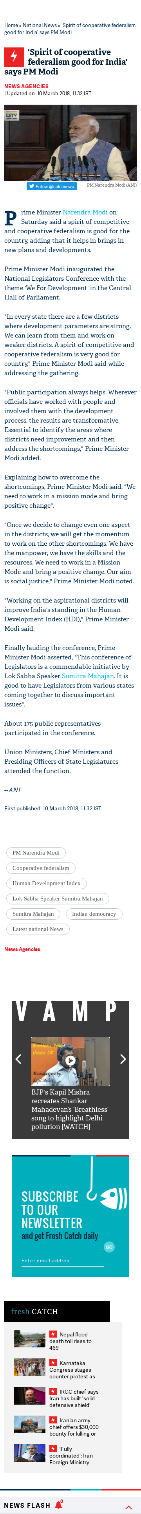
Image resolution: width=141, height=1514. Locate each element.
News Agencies (26, 86)
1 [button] (47, 1145)
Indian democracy (94, 914)
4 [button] (82, 1145)
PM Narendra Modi (36, 853)
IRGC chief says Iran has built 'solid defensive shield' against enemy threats (74, 1405)
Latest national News (38, 929)
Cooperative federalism (41, 868)
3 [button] (70, 1145)
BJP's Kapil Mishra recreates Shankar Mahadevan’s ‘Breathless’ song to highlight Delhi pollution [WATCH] (69, 1109)
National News (40, 25)
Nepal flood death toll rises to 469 (70, 1341)
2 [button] (59, 1145)
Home (11, 25)
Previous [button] (18, 1054)
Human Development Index (47, 883)
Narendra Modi (85, 212)
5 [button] (94, 1145)
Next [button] (123, 1054)
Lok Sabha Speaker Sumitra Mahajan (58, 898)
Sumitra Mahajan (88, 676)
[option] (70, 1084)
